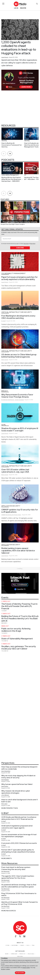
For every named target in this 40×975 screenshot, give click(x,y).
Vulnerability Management (13, 273)
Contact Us (22, 945)
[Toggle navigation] (3, 3)
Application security (10, 506)
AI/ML (3, 425)
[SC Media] (20, 4)
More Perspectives (9, 808)
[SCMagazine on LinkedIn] (24, 936)
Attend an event (22, 953)
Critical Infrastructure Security (16, 312)
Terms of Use (26, 243)
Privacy (33, 945)
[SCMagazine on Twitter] (20, 936)
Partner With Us (20, 956)
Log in (16, 8)
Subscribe (20, 248)
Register (23, 8)
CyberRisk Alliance (14, 945)
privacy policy (26, 967)
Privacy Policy (32, 243)
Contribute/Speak (14, 953)
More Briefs (6, 858)
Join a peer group (30, 953)
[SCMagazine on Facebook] (15, 936)
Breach (4, 391)
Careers (28, 945)
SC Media (7, 945)
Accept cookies (20, 972)
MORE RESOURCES (8, 911)
